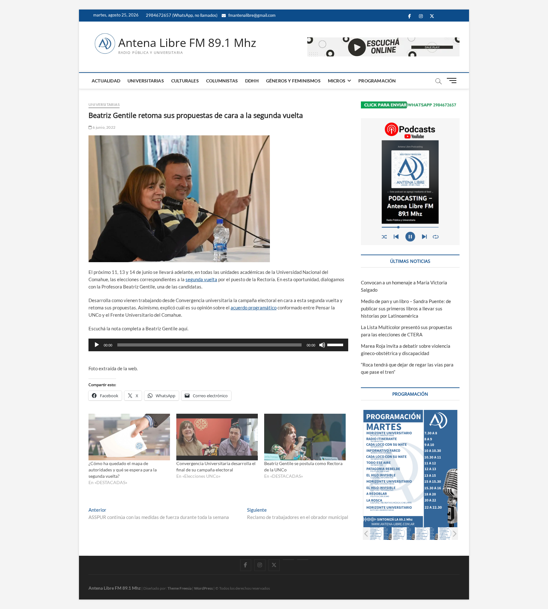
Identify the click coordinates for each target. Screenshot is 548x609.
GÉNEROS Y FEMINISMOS (293, 80)
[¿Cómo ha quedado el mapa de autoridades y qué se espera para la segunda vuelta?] (129, 437)
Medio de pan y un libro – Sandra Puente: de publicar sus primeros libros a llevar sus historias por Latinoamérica (406, 308)
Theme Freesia (179, 588)
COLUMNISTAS (222, 80)
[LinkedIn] (288, 559)
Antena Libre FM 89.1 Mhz (187, 43)
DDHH (252, 80)
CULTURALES (185, 80)
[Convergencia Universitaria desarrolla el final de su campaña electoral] (217, 437)
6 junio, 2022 (103, 127)
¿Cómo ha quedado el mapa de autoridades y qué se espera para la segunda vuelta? (122, 470)
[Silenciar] (322, 345)
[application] (218, 345)
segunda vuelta (201, 279)
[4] (450, 533)
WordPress (203, 588)
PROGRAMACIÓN (377, 80)
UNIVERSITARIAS (145, 80)
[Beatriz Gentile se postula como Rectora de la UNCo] (305, 437)
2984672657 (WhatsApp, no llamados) (181, 15)
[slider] (336, 344)
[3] (426, 533)
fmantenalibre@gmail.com (251, 15)
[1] (380, 533)
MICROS (336, 80)
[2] (403, 533)
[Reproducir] (97, 345)
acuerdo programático (254, 307)
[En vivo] (302, 559)
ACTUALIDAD (106, 80)
